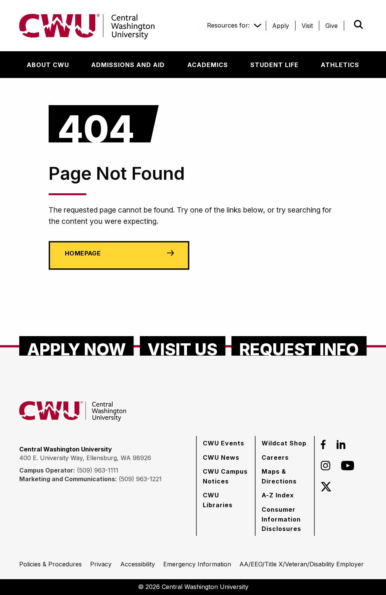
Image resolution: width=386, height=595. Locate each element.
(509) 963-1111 (97, 470)
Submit (348, 24)
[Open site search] (358, 24)
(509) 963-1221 (140, 479)
